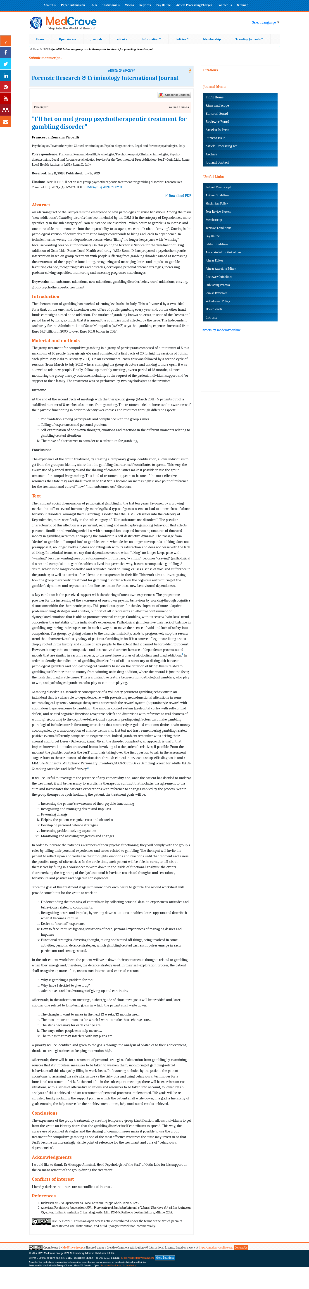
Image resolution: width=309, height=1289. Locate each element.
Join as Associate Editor (221, 269)
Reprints (145, 5)
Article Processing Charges (194, 5)
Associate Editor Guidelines (223, 252)
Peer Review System (218, 212)
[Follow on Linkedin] (5, 75)
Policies (181, 39)
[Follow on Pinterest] (5, 87)
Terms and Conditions (111, 1265)
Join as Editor (214, 260)
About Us (50, 5)
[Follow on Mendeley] (5, 110)
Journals (96, 39)
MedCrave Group (72, 1247)
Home (40, 39)
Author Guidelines (217, 195)
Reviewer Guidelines (219, 277)
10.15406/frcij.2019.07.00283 (102, 187)
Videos (129, 5)
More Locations (165, 1257)
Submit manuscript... (45, 58)
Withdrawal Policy (218, 301)
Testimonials (111, 5)
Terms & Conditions (218, 228)
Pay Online (163, 5)
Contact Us (225, 5)
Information (150, 39)
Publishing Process (218, 285)
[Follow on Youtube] (5, 98)
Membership (212, 39)
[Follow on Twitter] (5, 63)
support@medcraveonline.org (137, 1257)
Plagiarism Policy (217, 203)
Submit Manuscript (218, 187)
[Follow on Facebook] (5, 52)
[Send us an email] (5, 121)
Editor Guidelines (217, 244)
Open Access (67, 39)
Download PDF (179, 196)
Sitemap (242, 5)
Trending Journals (248, 39)
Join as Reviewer (216, 293)
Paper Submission (73, 5)
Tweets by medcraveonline (221, 330)
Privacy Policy (129, 1265)
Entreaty (211, 317)
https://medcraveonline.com (216, 1247)
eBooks (122, 39)
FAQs (93, 5)
